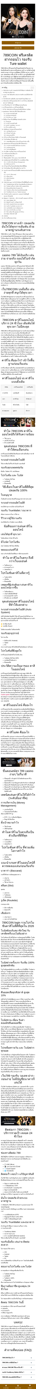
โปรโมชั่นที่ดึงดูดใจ (11, 149)
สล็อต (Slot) (9, 176)
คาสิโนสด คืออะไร (9, 155)
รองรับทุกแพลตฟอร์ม (11, 115)
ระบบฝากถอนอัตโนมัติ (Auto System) (16, 145)
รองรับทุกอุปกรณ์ (11, 147)
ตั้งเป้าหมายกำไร (11, 164)
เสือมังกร (9, 180)
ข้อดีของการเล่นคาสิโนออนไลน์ (12, 129)
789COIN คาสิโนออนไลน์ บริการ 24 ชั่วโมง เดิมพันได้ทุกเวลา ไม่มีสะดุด (18, 102)
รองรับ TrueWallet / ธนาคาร (13, 125)
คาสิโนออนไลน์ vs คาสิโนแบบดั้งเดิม (13, 107)
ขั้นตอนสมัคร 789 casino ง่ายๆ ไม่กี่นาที (15, 158)
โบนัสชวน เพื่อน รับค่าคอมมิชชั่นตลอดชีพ (17, 190)
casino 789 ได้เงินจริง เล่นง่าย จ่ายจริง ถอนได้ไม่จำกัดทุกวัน (17, 95)
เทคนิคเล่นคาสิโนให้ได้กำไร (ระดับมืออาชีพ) (16, 160)
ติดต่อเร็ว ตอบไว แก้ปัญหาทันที (14, 202)
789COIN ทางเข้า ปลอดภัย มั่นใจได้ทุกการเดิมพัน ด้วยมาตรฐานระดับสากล (18, 91)
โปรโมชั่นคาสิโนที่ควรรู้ (10, 139)
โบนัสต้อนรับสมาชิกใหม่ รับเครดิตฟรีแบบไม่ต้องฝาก (19, 184)
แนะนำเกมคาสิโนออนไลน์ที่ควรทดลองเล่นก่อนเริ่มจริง (18, 171)
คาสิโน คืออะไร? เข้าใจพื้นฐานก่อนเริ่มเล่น (15, 105)
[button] (18, 1357)
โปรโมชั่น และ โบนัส (11, 117)
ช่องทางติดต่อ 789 (11, 200)
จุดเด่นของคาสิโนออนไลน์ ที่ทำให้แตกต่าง (15, 143)
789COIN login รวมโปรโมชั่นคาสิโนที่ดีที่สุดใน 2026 (18, 182)
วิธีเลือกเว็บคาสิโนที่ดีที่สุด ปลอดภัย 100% (14, 119)
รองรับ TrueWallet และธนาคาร (14, 206)
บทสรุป (6, 216)
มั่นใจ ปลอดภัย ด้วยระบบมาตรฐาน (15, 204)
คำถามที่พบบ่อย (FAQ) (10, 218)
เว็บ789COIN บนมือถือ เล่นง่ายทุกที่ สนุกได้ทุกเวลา (17, 98)
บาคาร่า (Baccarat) (11, 174)
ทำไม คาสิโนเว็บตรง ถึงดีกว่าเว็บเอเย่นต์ (15, 137)
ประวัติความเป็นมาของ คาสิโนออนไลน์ (15, 151)
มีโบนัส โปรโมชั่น (11, 133)
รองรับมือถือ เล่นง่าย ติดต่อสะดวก (15, 208)
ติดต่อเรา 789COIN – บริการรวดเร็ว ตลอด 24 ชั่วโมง (18, 198)
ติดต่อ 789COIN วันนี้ (12, 214)
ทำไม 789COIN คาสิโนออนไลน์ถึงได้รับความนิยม (17, 109)
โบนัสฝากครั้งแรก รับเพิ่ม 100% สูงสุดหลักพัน (18, 186)
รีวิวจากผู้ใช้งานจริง (11, 127)
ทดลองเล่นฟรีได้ (11, 135)
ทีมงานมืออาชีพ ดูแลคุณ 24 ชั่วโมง (15, 212)
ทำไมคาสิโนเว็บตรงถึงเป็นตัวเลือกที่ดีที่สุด (15, 166)
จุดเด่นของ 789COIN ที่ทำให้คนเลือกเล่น (14, 111)
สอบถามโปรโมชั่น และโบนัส (14, 210)
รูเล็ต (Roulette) (10, 178)
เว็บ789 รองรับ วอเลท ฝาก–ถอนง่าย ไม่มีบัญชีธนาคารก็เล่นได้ (16, 195)
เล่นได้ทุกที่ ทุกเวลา (11, 131)
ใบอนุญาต (8, 121)
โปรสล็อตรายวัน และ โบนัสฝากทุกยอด (16, 192)
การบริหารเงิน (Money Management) (16, 162)
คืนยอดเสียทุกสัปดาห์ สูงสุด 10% (15, 188)
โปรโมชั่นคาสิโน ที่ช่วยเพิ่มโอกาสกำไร (15, 168)
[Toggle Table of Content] (31, 87)
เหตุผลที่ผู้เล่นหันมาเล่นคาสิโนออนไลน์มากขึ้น (18, 141)
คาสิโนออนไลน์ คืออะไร (10, 153)
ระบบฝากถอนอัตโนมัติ (11, 113)
